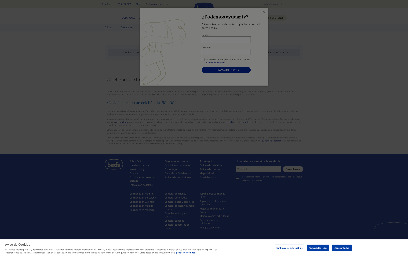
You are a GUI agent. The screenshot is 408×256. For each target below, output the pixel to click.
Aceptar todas (342, 247)
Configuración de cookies (289, 247)
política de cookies (185, 252)
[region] (204, 247)
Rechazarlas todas (318, 247)
